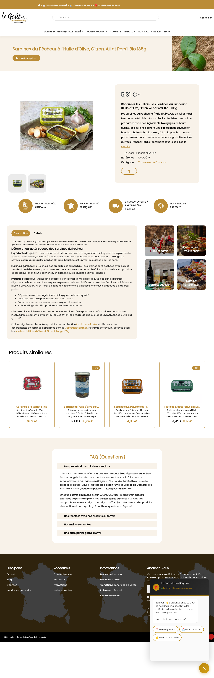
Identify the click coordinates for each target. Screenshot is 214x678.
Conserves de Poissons (152, 162)
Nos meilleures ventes (77, 524)
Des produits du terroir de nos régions (87, 466)
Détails (38, 233)
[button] (26, 58)
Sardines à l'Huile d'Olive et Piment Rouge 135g (42, 331)
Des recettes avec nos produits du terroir (89, 516)
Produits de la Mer (86, 324)
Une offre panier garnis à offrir (82, 533)
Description (21, 233)
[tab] (107, 466)
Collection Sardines (76, 327)
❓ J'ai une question (165, 629)
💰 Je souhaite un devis (167, 637)
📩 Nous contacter (191, 629)
